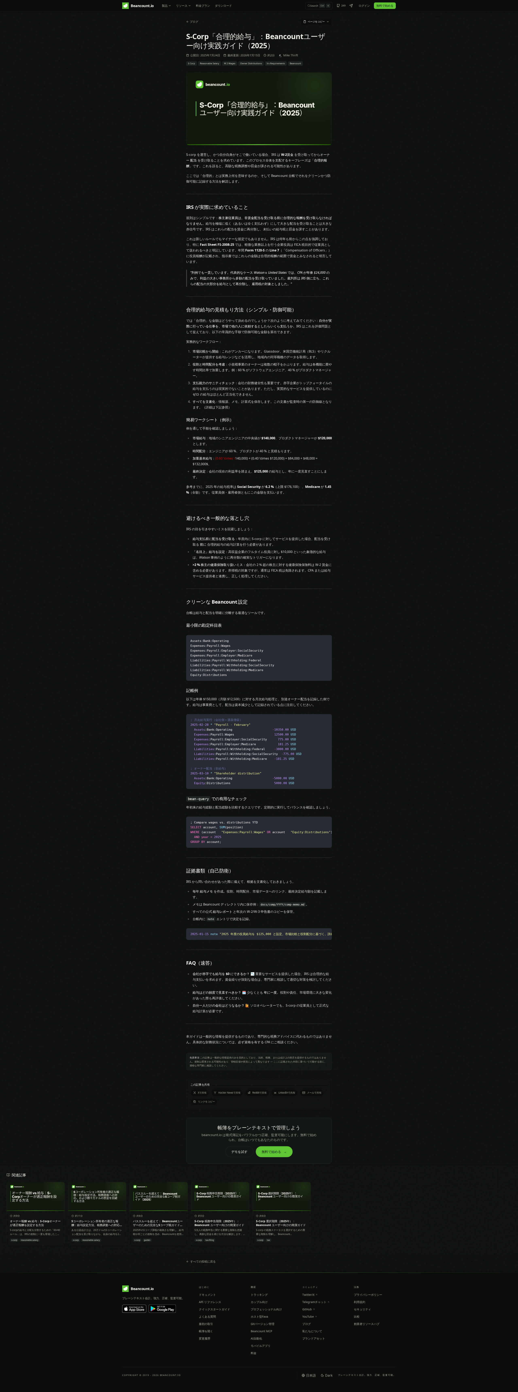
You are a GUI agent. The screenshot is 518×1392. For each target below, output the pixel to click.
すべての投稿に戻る (203, 1261)
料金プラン (203, 5)
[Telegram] (351, 6)
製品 (165, 5)
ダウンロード (223, 5)
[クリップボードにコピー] (326, 640)
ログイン (364, 5)
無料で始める (384, 5)
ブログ (194, 22)
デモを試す (239, 1151)
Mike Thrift (290, 55)
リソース (181, 5)
